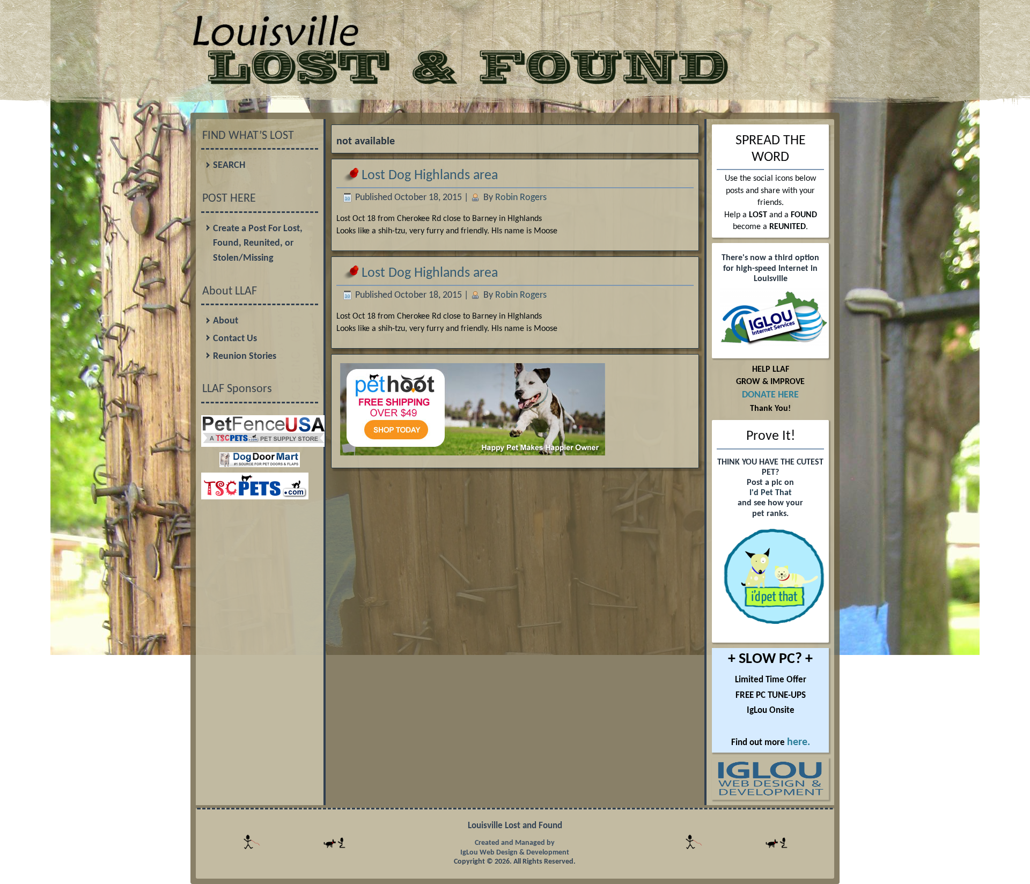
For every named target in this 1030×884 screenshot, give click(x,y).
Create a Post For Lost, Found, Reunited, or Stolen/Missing (258, 243)
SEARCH (229, 165)
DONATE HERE (770, 395)
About (225, 321)
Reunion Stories (244, 356)
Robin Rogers (521, 198)
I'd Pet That (770, 493)
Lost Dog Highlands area (430, 175)
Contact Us (235, 339)
